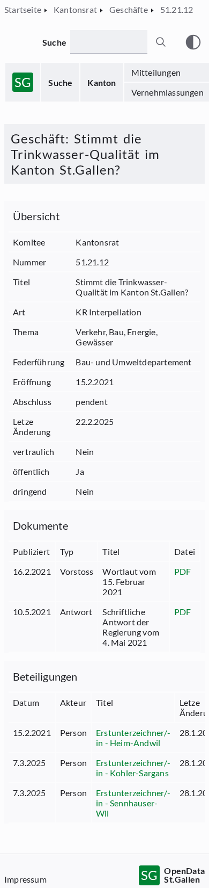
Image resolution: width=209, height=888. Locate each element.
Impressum (25, 879)
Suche (60, 82)
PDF (182, 571)
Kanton (101, 82)
